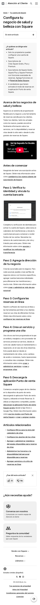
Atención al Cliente (18, 3)
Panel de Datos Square (19, 81)
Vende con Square (19, 551)
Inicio (5, 13)
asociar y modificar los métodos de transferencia (16, 249)
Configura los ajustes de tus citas (21, 437)
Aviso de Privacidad (20, 589)
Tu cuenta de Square (18, 13)
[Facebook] (20, 577)
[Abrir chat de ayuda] (34, 599)
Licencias (20, 596)
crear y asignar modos (25, 417)
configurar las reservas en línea (16, 319)
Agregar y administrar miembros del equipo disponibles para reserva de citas (22, 444)
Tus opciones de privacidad (20, 586)
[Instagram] (23, 577)
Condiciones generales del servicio (20, 593)
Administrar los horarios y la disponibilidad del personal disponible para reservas (19, 454)
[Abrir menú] (36, 3)
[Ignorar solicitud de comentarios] (32, 475)
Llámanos (19, 561)
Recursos (19, 556)
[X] (17, 577)
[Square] (3, 3)
